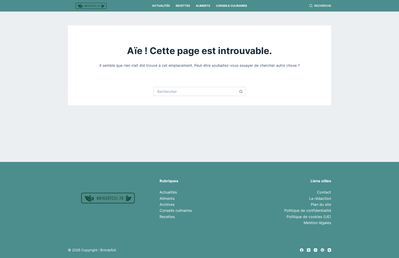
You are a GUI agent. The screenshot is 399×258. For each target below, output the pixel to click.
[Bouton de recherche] (241, 91)
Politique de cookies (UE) (309, 216)
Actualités (161, 5)
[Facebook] (301, 250)
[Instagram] (315, 250)
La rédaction (320, 198)
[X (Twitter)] (308, 250)
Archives (167, 204)
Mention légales (317, 222)
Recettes (183, 5)
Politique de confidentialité (307, 210)
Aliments (203, 5)
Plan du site (321, 204)
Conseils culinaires (231, 5)
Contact (324, 192)
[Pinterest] (322, 250)
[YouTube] (329, 250)
